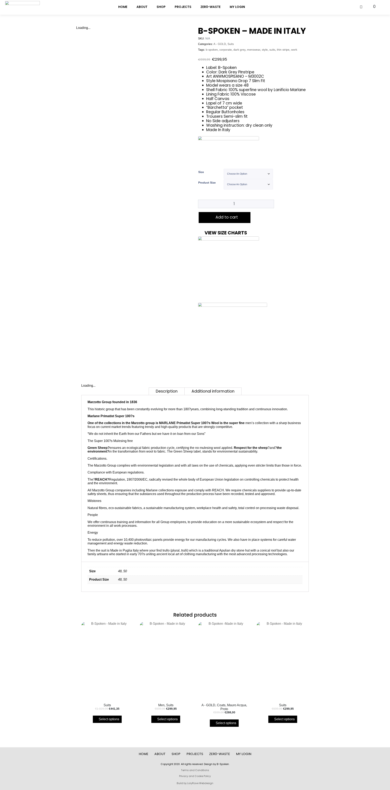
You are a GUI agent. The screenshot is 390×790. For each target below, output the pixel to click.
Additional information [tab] (213, 391)
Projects (183, 7)
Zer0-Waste (210, 7)
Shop (161, 7)
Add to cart (227, 217)
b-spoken (212, 49)
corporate (225, 49)
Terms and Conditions (195, 770)
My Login (237, 7)
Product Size (207, 182)
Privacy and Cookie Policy (195, 776)
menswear (253, 49)
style (265, 49)
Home (122, 7)
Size (201, 172)
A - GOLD (219, 44)
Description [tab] (167, 391)
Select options (109, 719)
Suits (231, 44)
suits (272, 49)
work (294, 49)
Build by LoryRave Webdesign (195, 783)
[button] (256, 232)
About (141, 7)
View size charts (226, 233)
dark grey (239, 49)
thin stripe (283, 49)
